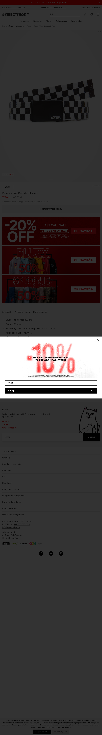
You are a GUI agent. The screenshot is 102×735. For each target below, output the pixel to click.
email (10, 383)
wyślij (11, 390)
